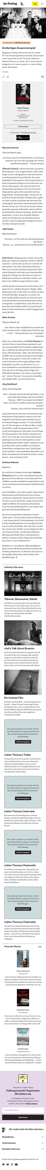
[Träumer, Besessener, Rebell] (23, 594)
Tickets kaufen (23, 126)
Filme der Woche (12, 946)
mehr (40, 947)
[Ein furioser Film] (23, 693)
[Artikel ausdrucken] (42, 76)
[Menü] (42, 3)
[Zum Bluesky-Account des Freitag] (7, 1164)
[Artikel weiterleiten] (7, 76)
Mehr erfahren (31, 1103)
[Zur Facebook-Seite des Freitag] (3, 1164)
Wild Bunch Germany (29, 132)
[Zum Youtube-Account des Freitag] (16, 1164)
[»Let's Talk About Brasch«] (23, 643)
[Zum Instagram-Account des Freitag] (12, 1164)
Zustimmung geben (23, 742)
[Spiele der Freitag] (21, 3)
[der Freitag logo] (10, 3)
